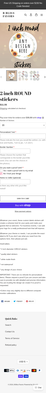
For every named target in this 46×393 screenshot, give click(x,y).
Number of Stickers (7, 120)
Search (8, 325)
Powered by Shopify (31, 385)
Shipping (3, 108)
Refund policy (10, 345)
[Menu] (41, 14)
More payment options (23, 211)
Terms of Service (12, 338)
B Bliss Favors (9, 14)
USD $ (22, 362)
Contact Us (10, 331)
